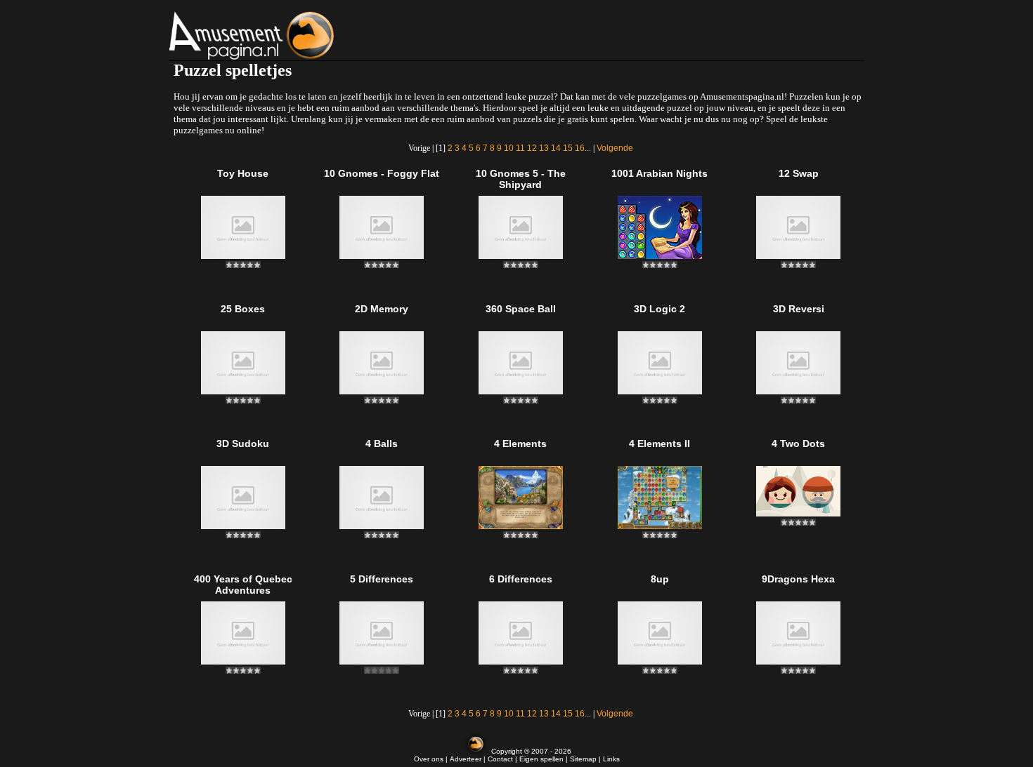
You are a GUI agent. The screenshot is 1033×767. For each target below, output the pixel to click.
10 (509, 148)
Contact (500, 759)
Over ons (428, 759)
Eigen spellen (541, 759)
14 (556, 148)
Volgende (615, 148)
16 (580, 148)
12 (532, 148)
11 (520, 148)
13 (544, 148)
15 (568, 148)
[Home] (287, 35)
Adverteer (465, 759)
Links (611, 759)
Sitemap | (586, 759)
